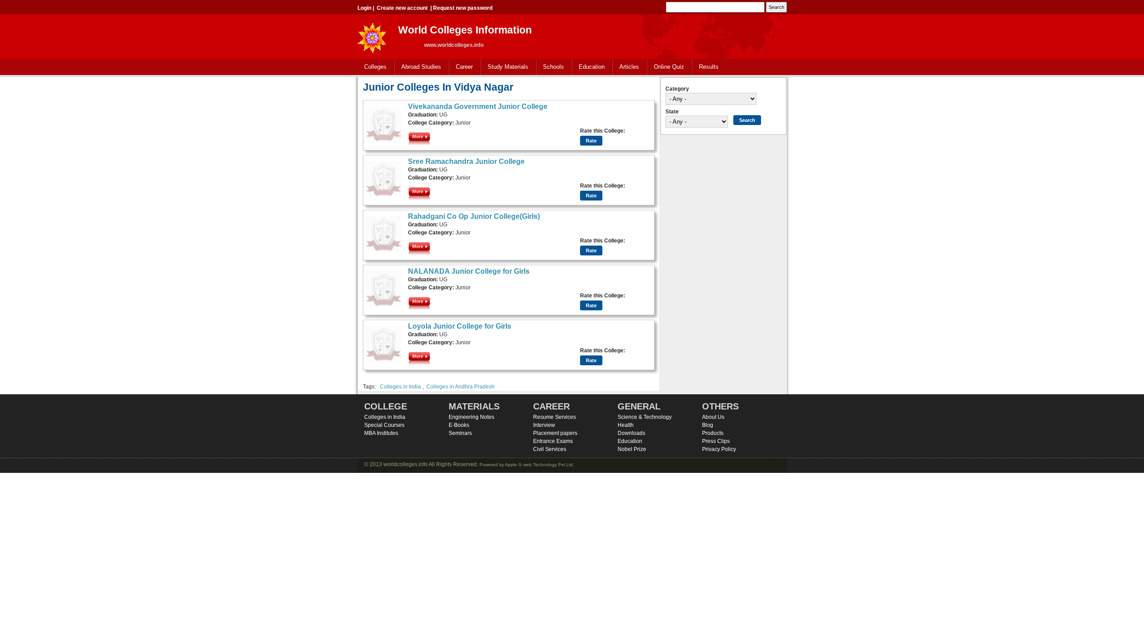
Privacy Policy (719, 449)
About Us (713, 417)
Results (709, 66)
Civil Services (549, 449)
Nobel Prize (632, 449)
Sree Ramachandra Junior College (466, 161)
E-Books (459, 425)
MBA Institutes (381, 433)
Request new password (462, 8)
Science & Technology (645, 417)
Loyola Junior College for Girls (459, 326)
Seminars (460, 433)
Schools (550, 67)
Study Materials (504, 67)
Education (588, 67)
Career (461, 67)
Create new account (402, 8)
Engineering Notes (471, 417)
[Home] (372, 35)
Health (626, 425)
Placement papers (555, 433)
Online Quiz (669, 66)
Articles (629, 66)
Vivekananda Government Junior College (477, 106)
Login (364, 8)
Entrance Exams (553, 441)
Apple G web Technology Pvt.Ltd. (539, 464)
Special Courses (384, 425)
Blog (707, 425)
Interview (544, 425)
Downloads (631, 433)
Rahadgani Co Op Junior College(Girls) (474, 216)
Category (677, 89)
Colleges (372, 67)
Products (712, 433)
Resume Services (554, 417)
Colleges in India (400, 387)
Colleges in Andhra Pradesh (460, 387)
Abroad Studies (418, 67)
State (672, 112)
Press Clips (716, 441)
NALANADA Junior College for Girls (469, 271)
